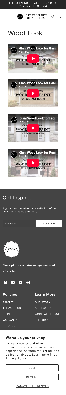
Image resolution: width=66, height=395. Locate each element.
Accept (32, 367)
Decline (32, 377)
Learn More (45, 294)
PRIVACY (8, 302)
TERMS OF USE (13, 308)
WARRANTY (10, 319)
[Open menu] (8, 16)
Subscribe (49, 223)
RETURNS (9, 325)
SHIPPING (9, 314)
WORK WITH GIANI (47, 314)
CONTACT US (44, 308)
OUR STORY (43, 302)
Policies (10, 294)
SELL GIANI (42, 319)
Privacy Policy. (16, 358)
